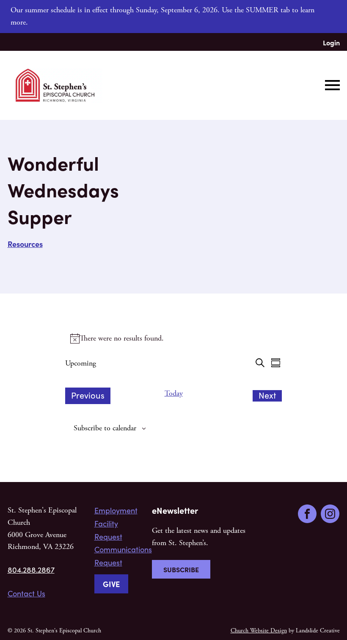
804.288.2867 (31, 570)
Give (111, 584)
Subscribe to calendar (105, 428)
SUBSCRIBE (181, 569)
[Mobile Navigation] (330, 85)
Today (174, 393)
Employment (116, 510)
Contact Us (26, 593)
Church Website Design (259, 630)
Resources (25, 243)
